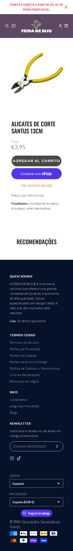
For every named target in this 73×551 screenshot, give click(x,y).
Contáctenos (19, 399)
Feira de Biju (31, 521)
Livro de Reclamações (25, 375)
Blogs (13, 412)
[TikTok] (19, 458)
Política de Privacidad (25, 349)
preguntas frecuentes (24, 406)
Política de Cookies (23, 355)
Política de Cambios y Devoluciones (35, 368)
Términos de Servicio (24, 342)
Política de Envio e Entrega (28, 362)
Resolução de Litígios (24, 381)
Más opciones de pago (36, 185)
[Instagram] (12, 458)
